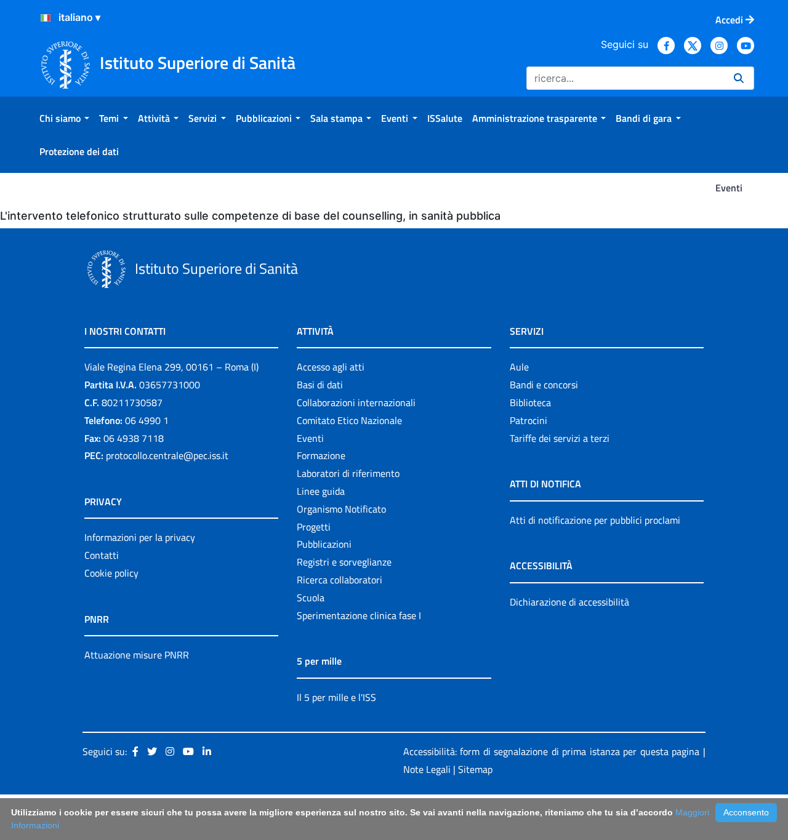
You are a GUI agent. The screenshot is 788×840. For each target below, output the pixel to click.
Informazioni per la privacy (139, 537)
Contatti (101, 555)
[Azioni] (45, 18)
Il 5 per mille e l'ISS (336, 697)
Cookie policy (111, 573)
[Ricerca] (739, 78)
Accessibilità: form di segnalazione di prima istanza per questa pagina (551, 751)
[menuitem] (64, 118)
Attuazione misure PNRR (136, 654)
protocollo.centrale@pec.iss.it (167, 455)
